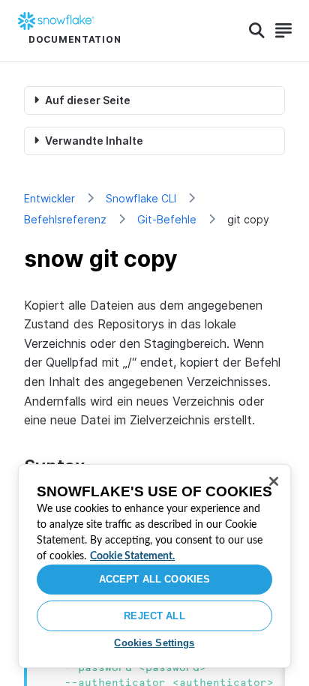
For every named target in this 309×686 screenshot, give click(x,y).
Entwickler (49, 198)
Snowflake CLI (141, 198)
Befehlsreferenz (65, 219)
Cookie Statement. (132, 556)
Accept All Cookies (154, 579)
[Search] (257, 30)
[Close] (273, 481)
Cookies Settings (154, 643)
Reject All (154, 616)
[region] (154, 566)
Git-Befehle (166, 219)
